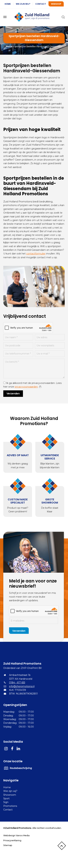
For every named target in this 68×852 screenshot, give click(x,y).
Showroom (9, 794)
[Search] (62, 17)
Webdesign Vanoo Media (16, 835)
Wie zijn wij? (23, 3)
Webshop (56, 3)
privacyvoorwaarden (26, 386)
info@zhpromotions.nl (21, 686)
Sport (6, 798)
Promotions (10, 805)
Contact (40, 3)
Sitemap (7, 845)
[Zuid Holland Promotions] (34, 17)
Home (8, 3)
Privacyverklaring (12, 840)
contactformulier (36, 253)
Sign (5, 802)
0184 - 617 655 (17, 682)
